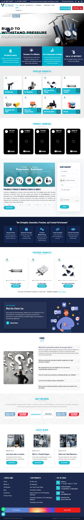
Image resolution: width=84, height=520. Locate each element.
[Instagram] (81, 1)
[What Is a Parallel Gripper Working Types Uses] (42, 442)
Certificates (47, 5)
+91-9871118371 (8, 1)
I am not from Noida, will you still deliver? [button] (51, 380)
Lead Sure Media (18, 518)
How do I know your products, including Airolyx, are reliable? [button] (57, 375)
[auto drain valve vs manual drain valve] (16, 442)
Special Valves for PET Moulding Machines (39, 494)
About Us (22, 5)
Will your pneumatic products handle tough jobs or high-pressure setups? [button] (56, 361)
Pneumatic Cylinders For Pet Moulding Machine (41, 498)
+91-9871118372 (21, 1)
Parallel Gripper (42, 283)
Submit (64, 206)
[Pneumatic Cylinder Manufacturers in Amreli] (16, 269)
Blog (5, 490)
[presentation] (8, 30)
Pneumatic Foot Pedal (36, 502)
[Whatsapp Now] (3, 509)
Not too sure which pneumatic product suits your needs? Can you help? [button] (58, 387)
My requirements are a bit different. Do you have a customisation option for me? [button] (54, 368)
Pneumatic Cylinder (15, 283)
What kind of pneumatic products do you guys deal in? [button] (55, 347)
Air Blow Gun (33, 481)
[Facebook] (75, 1)
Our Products (29, 5)
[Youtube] (78, 1)
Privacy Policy (8, 495)
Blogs (53, 5)
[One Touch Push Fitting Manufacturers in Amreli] (68, 269)
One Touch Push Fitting (68, 283)
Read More (9, 207)
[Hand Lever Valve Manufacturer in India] (68, 442)
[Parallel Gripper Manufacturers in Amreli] (42, 269)
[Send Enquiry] (3, 514)
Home (17, 5)
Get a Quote (62, 292)
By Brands (38, 5)
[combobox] (63, 180)
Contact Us (19, 10)
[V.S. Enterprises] (7, 5)
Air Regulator (33, 484)
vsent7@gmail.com (66, 494)
